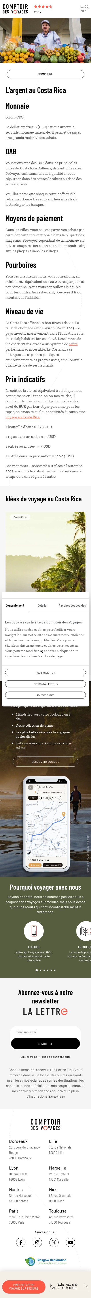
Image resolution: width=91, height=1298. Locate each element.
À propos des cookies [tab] (72, 605)
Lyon (13, 1167)
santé (73, 344)
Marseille (57, 1167)
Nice (53, 1189)
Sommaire (45, 74)
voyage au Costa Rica (23, 417)
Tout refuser (45, 695)
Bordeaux (18, 1141)
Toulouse (58, 1210)
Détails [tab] (42, 605)
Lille (53, 1141)
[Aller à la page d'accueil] (16, 8)
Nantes (16, 1189)
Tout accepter (45, 672)
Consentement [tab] (15, 605)
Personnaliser (43, 683)
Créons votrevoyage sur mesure (24, 1286)
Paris (14, 1210)
